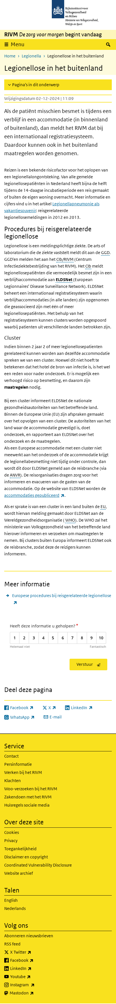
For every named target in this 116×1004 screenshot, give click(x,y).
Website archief (18, 873)
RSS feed (12, 944)
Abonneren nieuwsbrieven (28, 935)
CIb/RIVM (64, 259)
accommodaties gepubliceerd (34, 495)
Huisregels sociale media (27, 805)
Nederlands (15, 908)
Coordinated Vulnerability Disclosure (38, 865)
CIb (88, 266)
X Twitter (33, 952)
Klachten (12, 780)
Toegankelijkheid (20, 848)
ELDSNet (64, 279)
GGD (105, 252)
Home (9, 56)
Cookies (11, 832)
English (11, 900)
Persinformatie (18, 764)
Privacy (10, 840)
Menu (17, 44)
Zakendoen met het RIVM (28, 797)
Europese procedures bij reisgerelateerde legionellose (61, 599)
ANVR (15, 475)
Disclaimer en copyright (26, 857)
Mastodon (34, 993)
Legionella (31, 56)
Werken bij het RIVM (23, 772)
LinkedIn (33, 968)
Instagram (34, 984)
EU (103, 506)
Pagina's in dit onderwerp (35, 84)
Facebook (34, 960)
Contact (11, 756)
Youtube (32, 976)
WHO (70, 520)
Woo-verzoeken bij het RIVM (30, 788)
